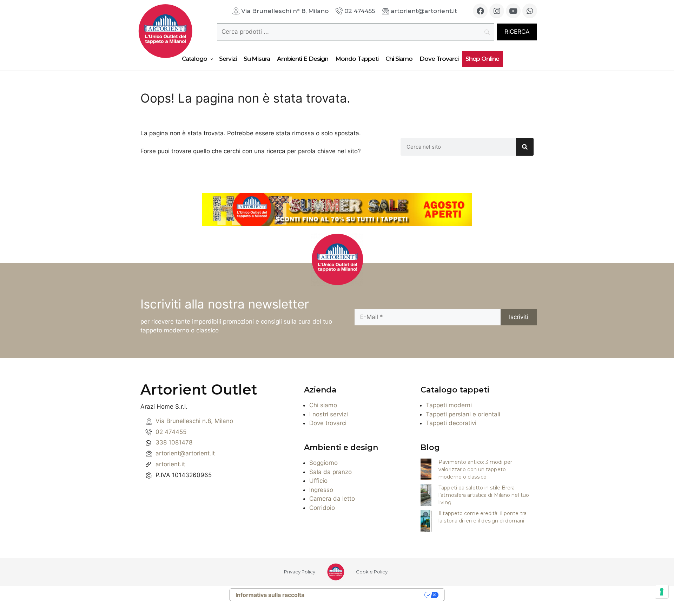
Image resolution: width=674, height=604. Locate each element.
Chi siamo (323, 405)
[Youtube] (513, 11)
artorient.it (170, 464)
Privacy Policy (299, 571)
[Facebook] (480, 11)
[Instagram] (496, 11)
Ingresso (321, 489)
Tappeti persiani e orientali (463, 414)
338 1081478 (174, 442)
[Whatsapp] (529, 11)
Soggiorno (323, 462)
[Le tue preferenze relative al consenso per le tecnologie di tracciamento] (661, 591)
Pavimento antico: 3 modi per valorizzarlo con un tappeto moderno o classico (475, 469)
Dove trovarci (327, 423)
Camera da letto (332, 498)
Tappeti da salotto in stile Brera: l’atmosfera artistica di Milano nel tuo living (483, 495)
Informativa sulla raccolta (270, 594)
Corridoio (322, 507)
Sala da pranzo (330, 471)
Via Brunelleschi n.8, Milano (194, 420)
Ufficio (318, 480)
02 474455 (171, 431)
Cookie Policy (372, 571)
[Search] (525, 147)
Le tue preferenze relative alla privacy (368, 594)
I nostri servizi (328, 414)
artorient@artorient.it (185, 453)
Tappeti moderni (449, 405)
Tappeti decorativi (451, 423)
